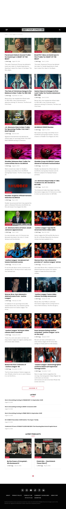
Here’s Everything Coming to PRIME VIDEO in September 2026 (23, 413)
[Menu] (7, 30)
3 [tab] (34, 476)
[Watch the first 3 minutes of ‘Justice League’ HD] (18, 354)
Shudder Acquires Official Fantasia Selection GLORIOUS (18, 196)
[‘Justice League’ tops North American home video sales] (47, 218)
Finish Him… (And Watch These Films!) (46, 462)
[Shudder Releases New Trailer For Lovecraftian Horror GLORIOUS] (18, 151)
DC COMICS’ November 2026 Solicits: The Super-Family (21, 420)
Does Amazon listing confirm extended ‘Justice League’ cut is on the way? (46, 332)
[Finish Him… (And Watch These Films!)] (48, 448)
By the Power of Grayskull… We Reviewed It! (17, 462)
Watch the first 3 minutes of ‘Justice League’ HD (15, 366)
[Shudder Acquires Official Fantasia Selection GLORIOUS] (18, 186)
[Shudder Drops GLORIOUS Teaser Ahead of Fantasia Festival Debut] (47, 151)
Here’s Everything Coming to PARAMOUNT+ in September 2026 (24, 400)
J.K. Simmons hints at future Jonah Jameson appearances (18, 229)
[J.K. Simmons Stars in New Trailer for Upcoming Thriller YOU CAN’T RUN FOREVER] (18, 117)
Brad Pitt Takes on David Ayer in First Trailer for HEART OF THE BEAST (46, 57)
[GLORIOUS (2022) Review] (47, 117)
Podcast (38, 457)
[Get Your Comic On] (32, 29)
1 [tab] (31, 476)
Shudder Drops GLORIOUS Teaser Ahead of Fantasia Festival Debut (47, 162)
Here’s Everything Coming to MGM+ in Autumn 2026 (20, 406)
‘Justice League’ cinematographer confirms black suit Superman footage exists (47, 366)
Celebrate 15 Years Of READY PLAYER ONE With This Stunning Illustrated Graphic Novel (31, 426)
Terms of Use (28, 495)
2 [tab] (33, 476)
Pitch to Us (28, 497)
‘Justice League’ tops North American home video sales (45, 229)
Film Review (38, 124)
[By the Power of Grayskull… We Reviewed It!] (18, 448)
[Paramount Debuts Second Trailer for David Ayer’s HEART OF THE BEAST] (18, 45)
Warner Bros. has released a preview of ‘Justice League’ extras (47, 261)
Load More (32, 388)
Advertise (37, 497)
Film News (8, 52)
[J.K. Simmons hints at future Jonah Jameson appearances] (18, 218)
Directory (54, 495)
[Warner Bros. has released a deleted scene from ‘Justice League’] (18, 284)
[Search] (59, 30)
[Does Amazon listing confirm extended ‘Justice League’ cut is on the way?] (47, 320)
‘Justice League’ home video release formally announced (45, 295)
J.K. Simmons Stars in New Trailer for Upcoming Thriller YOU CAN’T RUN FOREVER (17, 129)
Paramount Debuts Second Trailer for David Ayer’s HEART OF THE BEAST (18, 57)
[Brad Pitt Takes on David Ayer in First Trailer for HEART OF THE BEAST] (47, 45)
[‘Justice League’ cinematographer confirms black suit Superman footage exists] (47, 354)
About (8, 495)
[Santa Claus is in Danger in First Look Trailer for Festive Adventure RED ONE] (47, 81)
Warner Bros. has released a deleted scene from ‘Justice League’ (15, 296)
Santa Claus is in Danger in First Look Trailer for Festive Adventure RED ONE (47, 93)
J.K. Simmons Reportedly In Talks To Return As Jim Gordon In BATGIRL (46, 183)
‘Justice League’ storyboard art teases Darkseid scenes (17, 261)
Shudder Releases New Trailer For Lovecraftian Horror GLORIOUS (17, 162)
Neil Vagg (8, 61)
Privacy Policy (17, 495)
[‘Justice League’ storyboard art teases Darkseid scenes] (18, 250)
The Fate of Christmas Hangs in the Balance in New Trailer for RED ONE (18, 92)
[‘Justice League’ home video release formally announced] (47, 284)
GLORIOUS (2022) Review (43, 127)
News (7, 457)
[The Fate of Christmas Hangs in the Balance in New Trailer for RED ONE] (18, 81)
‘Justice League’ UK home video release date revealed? (17, 331)
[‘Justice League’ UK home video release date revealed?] (18, 320)
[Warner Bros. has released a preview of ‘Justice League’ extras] (47, 250)
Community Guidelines (41, 495)
